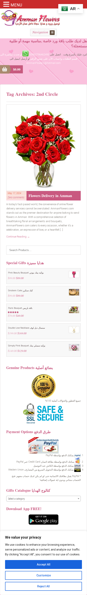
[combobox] (43, 498)
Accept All (43, 564)
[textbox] (43, 499)
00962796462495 (39, 54)
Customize (43, 575)
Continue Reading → (18, 236)
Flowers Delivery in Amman (50, 195)
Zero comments (16, 197)
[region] (43, 563)
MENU (16, 5)
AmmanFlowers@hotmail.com (43, 62)
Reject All (43, 586)
